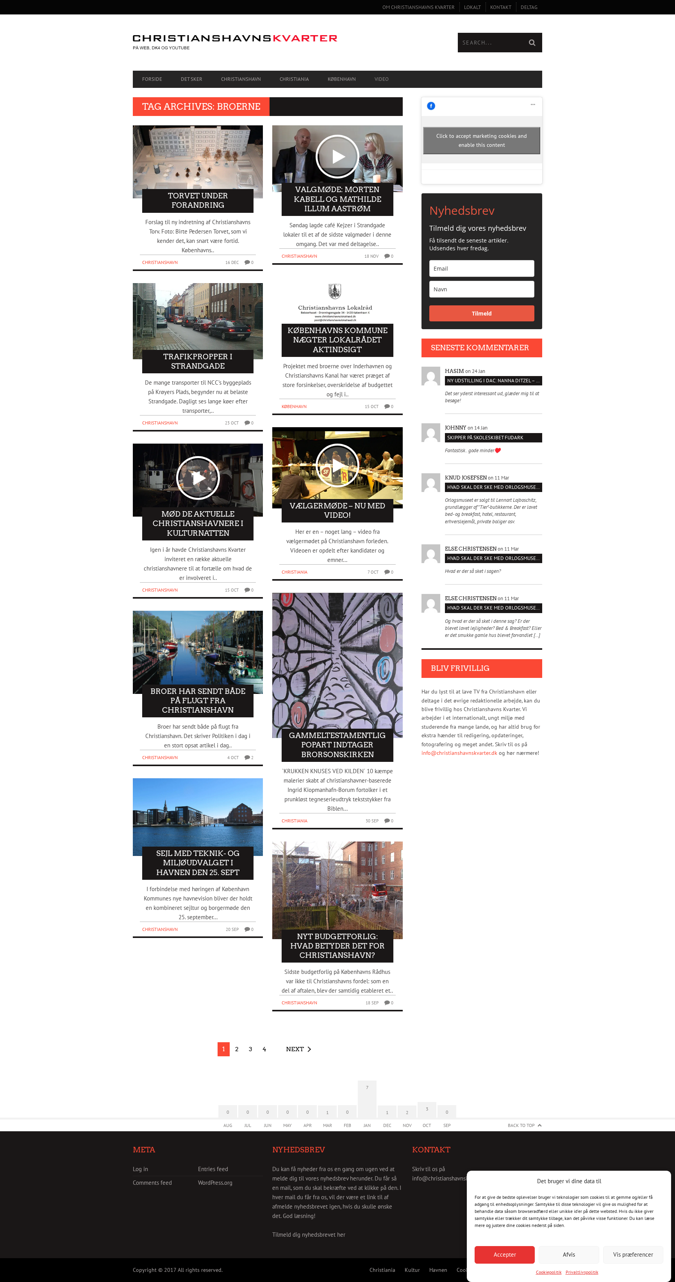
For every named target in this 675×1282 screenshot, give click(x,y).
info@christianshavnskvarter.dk (459, 752)
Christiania (294, 79)
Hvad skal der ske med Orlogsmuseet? (494, 487)
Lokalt (472, 7)
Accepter (505, 1254)
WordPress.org (215, 1182)
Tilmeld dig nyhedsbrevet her (308, 1234)
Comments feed (152, 1182)
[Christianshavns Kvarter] (235, 42)
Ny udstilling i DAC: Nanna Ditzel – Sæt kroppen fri (494, 380)
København (342, 79)
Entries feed (213, 1169)
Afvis (569, 1254)
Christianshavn (241, 79)
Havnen (438, 1269)
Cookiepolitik (549, 1272)
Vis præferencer (633, 1254)
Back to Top (521, 1125)
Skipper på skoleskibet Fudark (485, 437)
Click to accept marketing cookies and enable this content (481, 140)
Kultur (412, 1269)
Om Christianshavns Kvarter (418, 7)
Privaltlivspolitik (582, 1272)
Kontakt (500, 7)
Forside (152, 79)
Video (382, 79)
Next (295, 1049)
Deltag (529, 7)
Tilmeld (482, 313)
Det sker (191, 79)
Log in (140, 1169)
